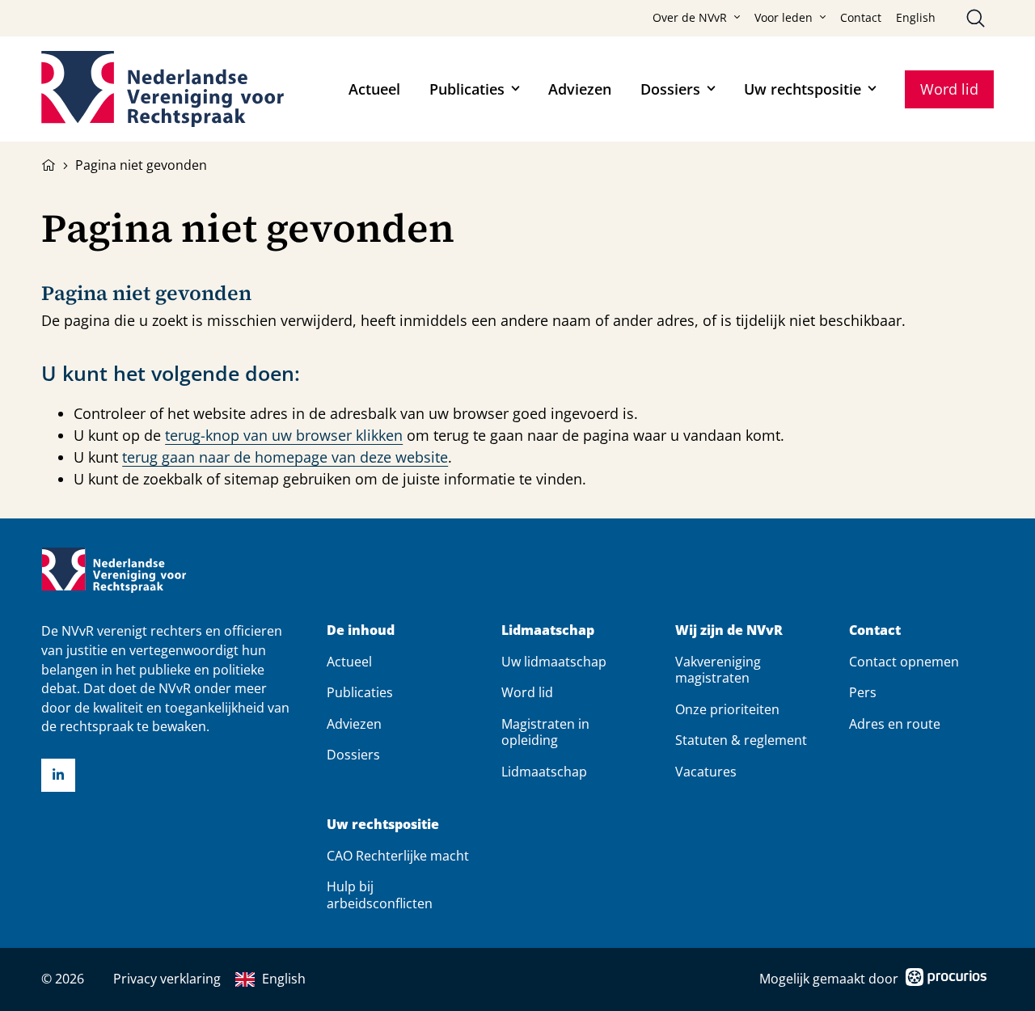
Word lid (949, 89)
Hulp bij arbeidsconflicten (380, 895)
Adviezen (579, 89)
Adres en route (894, 724)
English (916, 18)
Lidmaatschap (547, 630)
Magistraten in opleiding (545, 732)
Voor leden (783, 18)
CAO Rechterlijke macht (398, 856)
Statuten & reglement (741, 740)
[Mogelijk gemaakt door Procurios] (946, 980)
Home (48, 163)
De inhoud (361, 630)
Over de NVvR (690, 18)
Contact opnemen (904, 661)
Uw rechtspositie (802, 89)
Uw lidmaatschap (553, 661)
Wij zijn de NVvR (729, 630)
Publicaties (467, 89)
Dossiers (670, 89)
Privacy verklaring (167, 979)
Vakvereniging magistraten (718, 670)
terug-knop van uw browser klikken (284, 435)
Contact (860, 18)
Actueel (374, 89)
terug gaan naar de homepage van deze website (285, 457)
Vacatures (706, 771)
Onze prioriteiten (727, 709)
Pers (863, 692)
